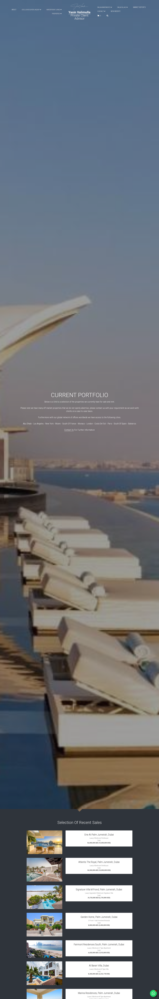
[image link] (79, 6)
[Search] (107, 15)
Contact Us (69, 430)
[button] (153, 993)
